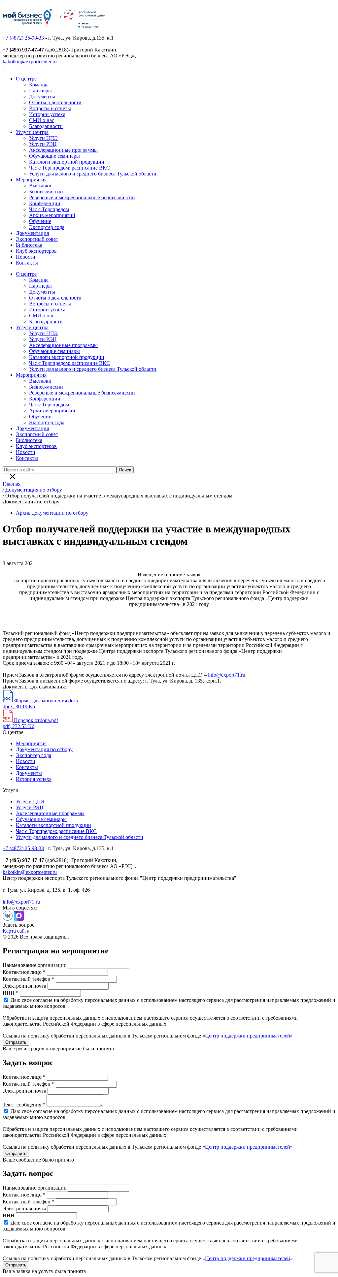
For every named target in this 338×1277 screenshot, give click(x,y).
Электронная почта (24, 986)
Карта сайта (16, 931)
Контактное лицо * (24, 972)
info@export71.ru (226, 675)
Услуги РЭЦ (43, 144)
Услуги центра (32, 132)
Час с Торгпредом (49, 209)
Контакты (27, 263)
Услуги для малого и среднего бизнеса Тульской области (92, 173)
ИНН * (10, 993)
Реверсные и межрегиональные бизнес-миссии (82, 197)
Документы (42, 96)
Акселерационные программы (63, 150)
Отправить (15, 1042)
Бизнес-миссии (46, 191)
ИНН (9, 1215)
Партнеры (40, 90)
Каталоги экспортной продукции (66, 162)
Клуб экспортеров (36, 251)
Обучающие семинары (54, 156)
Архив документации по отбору (52, 513)
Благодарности (46, 126)
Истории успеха (47, 114)
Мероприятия (31, 179)
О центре (26, 78)
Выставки (40, 185)
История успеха (33, 779)
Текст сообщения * (24, 1104)
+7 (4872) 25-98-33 (23, 38)
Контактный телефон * (28, 979)
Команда (39, 84)
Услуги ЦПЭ (43, 138)
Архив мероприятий (52, 215)
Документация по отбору (44, 749)
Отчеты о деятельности (55, 102)
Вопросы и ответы (50, 108)
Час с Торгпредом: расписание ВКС (69, 168)
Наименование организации (35, 965)
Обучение (40, 221)
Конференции (44, 203)
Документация (32, 233)
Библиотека (29, 245)
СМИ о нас (41, 120)
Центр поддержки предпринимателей (247, 1035)
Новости (25, 257)
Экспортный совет (37, 239)
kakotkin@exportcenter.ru (30, 61)
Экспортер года (46, 227)
